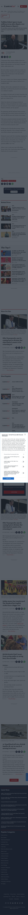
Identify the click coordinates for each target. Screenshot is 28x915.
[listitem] (14, 454)
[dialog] (14, 457)
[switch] (23, 457)
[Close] (25, 435)
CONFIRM (8, 478)
